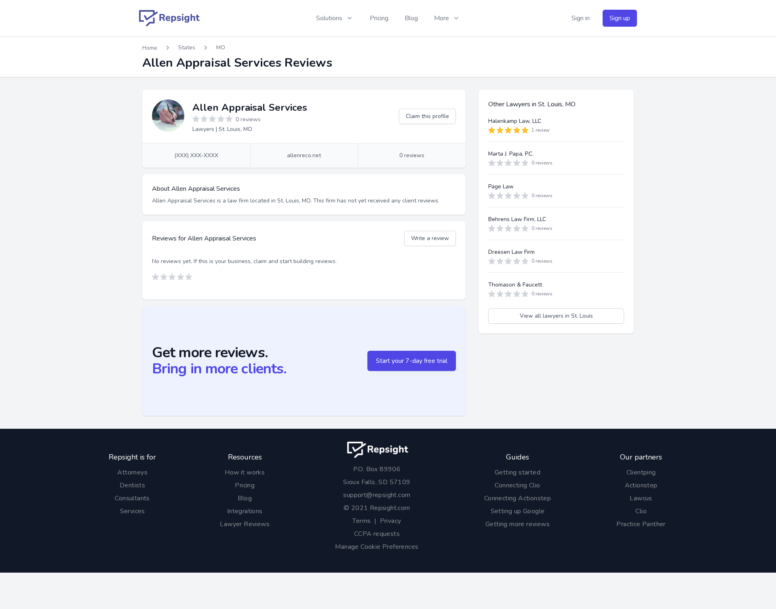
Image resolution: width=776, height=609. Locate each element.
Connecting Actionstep (517, 498)
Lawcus (641, 498)
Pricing (379, 18)
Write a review (430, 238)
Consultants (132, 498)
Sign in (580, 18)
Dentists (132, 485)
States (186, 47)
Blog (411, 18)
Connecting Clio (517, 485)
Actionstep (641, 485)
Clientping (641, 472)
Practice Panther (640, 524)
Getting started (517, 472)
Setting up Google (518, 511)
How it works (245, 472)
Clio (641, 511)
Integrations (245, 511)
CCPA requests (377, 533)
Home (149, 48)
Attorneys (132, 472)
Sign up (619, 18)
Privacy (390, 520)
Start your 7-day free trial (411, 360)
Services (132, 511)
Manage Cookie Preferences (376, 546)
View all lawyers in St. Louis (556, 316)
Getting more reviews (517, 524)
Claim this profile (427, 116)
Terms (361, 520)
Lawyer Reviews (245, 524)
